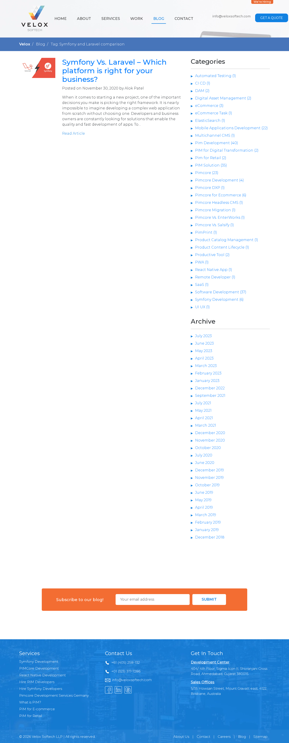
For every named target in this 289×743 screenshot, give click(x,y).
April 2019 (204, 507)
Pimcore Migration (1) (215, 210)
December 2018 (209, 537)
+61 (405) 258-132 (125, 662)
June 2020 (204, 463)
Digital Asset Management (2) (223, 98)
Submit (209, 599)
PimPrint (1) (206, 232)
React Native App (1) (213, 270)
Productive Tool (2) (212, 255)
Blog (158, 18)
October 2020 (208, 448)
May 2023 (203, 351)
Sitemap (260, 736)
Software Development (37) (220, 292)
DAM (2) (202, 91)
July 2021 (203, 403)
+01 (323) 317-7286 (125, 671)
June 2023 (204, 343)
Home (60, 18)
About (84, 18)
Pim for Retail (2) (210, 158)
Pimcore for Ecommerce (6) (220, 195)
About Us (181, 736)
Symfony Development (38, 661)
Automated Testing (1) (215, 76)
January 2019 (207, 530)
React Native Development (42, 675)
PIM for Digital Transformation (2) (227, 150)
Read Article (73, 133)
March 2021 (205, 425)
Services (110, 18)
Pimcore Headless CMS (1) (219, 202)
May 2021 (203, 410)
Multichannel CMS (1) (215, 135)
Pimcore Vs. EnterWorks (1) (220, 217)
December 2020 (210, 433)
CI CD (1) (202, 83)
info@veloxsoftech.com (231, 16)
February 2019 (208, 522)
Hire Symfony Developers (40, 689)
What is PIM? (30, 702)
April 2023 (204, 358)
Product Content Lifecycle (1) (222, 247)
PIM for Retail (30, 716)
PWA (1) (202, 262)
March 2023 (206, 366)
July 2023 (203, 336)
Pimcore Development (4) (219, 180)
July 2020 (203, 455)
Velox (24, 44)
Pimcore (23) (206, 173)
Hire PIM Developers (36, 682)
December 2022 (210, 388)
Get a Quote (271, 18)
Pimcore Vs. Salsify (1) (214, 225)
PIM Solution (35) (211, 165)
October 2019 (207, 485)
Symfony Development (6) (219, 299)
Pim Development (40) (216, 143)
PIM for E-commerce (37, 709)
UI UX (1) (202, 307)
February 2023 (208, 373)
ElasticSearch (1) (210, 120)
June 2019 (204, 492)
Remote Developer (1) (215, 277)
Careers (224, 736)
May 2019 (203, 500)
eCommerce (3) (209, 105)
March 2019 (205, 515)
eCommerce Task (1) (213, 113)
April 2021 (204, 418)
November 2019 (209, 477)
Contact (184, 18)
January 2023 (207, 381)
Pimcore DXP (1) (210, 188)
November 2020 (210, 440)
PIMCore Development (39, 668)
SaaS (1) (202, 284)
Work (136, 18)
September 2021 (210, 395)
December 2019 (209, 470)
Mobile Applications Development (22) (231, 128)
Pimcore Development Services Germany (54, 695)
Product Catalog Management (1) (226, 240)
